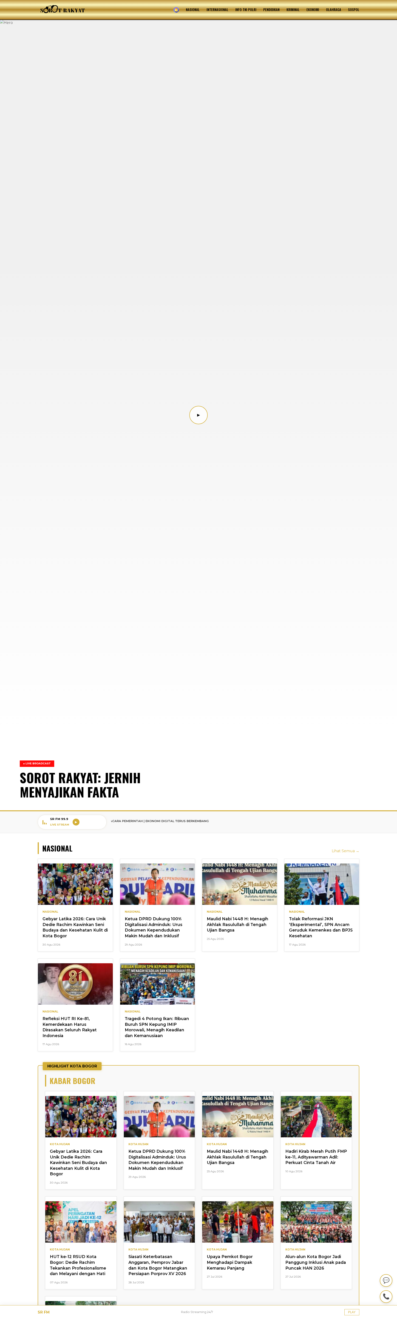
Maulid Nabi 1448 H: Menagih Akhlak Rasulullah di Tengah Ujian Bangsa (237, 924)
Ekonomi (312, 9)
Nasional (193, 9)
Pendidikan (271, 9)
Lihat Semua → (345, 851)
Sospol (353, 9)
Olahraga (333, 9)
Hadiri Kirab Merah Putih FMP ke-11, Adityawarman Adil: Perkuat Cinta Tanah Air (316, 1157)
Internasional (217, 9)
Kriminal (293, 9)
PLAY (352, 1312)
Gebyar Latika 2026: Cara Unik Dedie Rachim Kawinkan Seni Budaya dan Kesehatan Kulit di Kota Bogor (78, 1162)
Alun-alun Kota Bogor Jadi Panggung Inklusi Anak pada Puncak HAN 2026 (315, 1262)
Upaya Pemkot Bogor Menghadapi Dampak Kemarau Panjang (230, 1262)
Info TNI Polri (245, 9)
